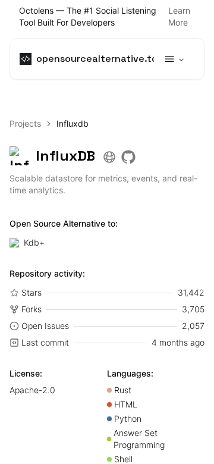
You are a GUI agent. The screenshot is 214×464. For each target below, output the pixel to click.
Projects (25, 123)
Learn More (179, 16)
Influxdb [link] (72, 123)
